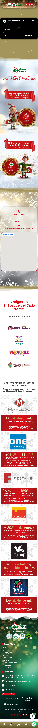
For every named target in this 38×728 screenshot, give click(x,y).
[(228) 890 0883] (19, 211)
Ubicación (26, 725)
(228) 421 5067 (19, 221)
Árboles (19, 725)
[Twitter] (18, 715)
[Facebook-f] (12, 715)
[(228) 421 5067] (19, 218)
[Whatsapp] (15, 715)
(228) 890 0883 (19, 214)
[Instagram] (20, 715)
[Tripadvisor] (26, 715)
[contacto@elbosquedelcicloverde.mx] (19, 225)
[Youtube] (23, 715)
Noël (11, 725)
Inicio (4, 725)
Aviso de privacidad (12, 704)
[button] (34, 724)
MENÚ (9, 5)
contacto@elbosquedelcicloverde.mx (19, 228)
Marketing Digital (19, 711)
